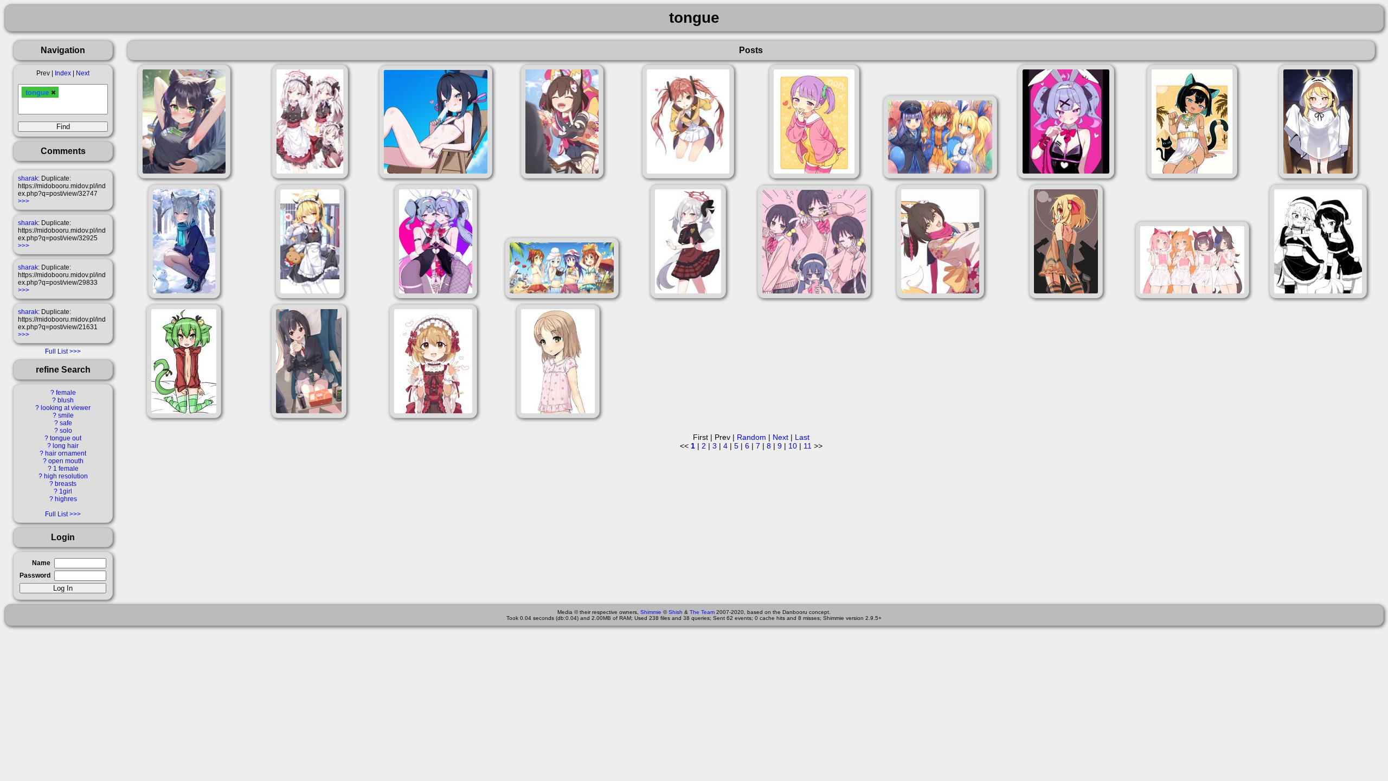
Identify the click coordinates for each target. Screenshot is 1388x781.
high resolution (66, 476)
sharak (28, 178)
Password (35, 575)
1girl (65, 491)
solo (66, 430)
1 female (66, 468)
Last (802, 437)
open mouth (65, 461)
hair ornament (65, 453)
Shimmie (650, 612)
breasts (65, 484)
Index (63, 73)
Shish (676, 612)
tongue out (65, 438)
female (66, 392)
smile (66, 415)
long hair (66, 446)
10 (792, 445)
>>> (23, 201)
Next (82, 73)
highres (66, 499)
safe (66, 423)
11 (808, 445)
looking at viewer (66, 408)
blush (65, 400)
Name (41, 563)
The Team (702, 612)
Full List (56, 351)
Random (751, 437)
